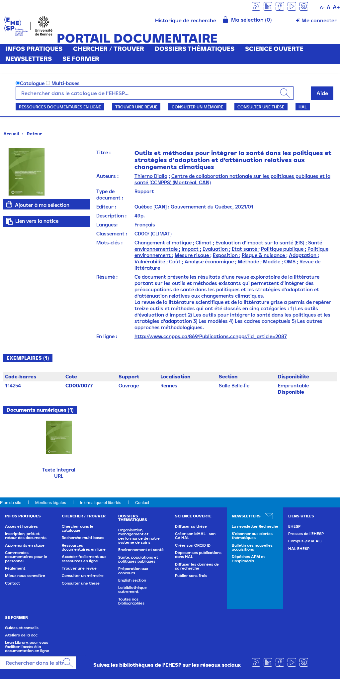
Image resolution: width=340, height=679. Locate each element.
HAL (302, 106)
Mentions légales (50, 502)
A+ (336, 7)
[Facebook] (280, 6)
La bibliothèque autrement (132, 590)
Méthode (249, 261)
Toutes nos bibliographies (131, 601)
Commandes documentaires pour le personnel (26, 557)
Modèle (272, 261)
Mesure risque (192, 255)
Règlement (15, 568)
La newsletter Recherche (255, 526)
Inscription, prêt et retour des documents (25, 536)
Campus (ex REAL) (304, 541)
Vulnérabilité (150, 261)
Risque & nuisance (264, 255)
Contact (142, 502)
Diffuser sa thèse (191, 526)
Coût (175, 261)
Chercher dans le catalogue (77, 528)
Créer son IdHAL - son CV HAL (195, 536)
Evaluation (216, 249)
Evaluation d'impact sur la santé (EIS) (260, 242)
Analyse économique (210, 261)
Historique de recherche (185, 20)
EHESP (294, 526)
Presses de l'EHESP (306, 534)
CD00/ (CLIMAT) (153, 233)
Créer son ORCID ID (193, 545)
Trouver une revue (136, 106)
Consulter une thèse (260, 106)
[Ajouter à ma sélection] (9, 204)
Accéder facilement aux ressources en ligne (84, 559)
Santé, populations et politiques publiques (138, 559)
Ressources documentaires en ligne (60, 106)
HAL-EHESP (298, 549)
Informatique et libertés (100, 502)
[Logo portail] (28, 25)
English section (132, 580)
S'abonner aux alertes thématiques (252, 536)
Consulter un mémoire (197, 106)
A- (322, 7)
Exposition (226, 255)
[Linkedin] (268, 6)
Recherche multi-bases (83, 538)
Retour (34, 133)
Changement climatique (163, 242)
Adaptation (303, 255)
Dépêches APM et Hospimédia (248, 559)
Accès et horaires (21, 526)
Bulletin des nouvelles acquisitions (252, 547)
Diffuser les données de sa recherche (197, 566)
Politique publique (283, 249)
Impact (191, 249)
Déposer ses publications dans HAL (198, 555)
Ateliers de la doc (21, 635)
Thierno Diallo (150, 176)
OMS (290, 261)
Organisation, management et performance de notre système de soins (139, 536)
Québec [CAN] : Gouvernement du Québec (183, 206)
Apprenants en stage (24, 545)
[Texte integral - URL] (59, 436)
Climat (204, 242)
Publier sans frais (191, 576)
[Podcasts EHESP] (303, 6)
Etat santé (245, 249)
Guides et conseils (22, 628)
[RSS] (256, 6)
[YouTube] (292, 6)
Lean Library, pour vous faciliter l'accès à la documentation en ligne (27, 646)
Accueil (11, 133)
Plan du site (10, 502)
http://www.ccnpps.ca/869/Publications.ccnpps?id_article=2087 (210, 336)
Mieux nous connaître (25, 576)
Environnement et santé (141, 550)
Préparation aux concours (133, 571)
